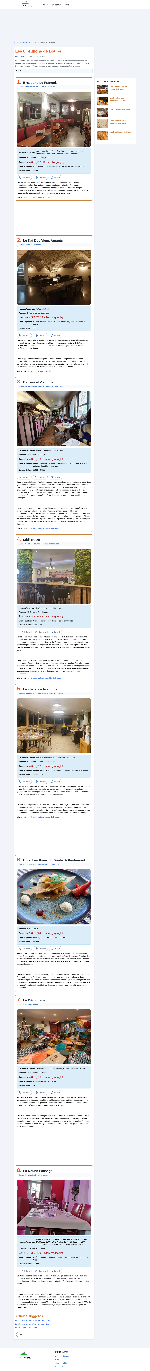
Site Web (57, 177)
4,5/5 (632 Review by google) (46, 317)
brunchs (21, 1334)
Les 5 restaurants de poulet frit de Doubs (44, 678)
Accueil (16, 42)
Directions (42, 177)
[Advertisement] (75, 24)
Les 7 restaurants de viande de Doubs (43, 528)
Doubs (31, 42)
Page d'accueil (61, 1366)
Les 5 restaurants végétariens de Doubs (33, 1324)
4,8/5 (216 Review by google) (46, 1077)
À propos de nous (62, 1356)
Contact (58, 1359)
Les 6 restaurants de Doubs (39, 197)
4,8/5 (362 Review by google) (46, 616)
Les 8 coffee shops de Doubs (39, 371)
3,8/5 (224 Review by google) (46, 933)
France (24, 42)
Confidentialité (61, 1363)
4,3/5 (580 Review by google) (46, 459)
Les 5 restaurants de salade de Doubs (43, 817)
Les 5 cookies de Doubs (26, 1328)
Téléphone (26, 177)
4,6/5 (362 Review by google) (46, 766)
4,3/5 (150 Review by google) (46, 1252)
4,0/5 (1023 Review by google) (46, 162)
